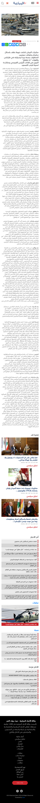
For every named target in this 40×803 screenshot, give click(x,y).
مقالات (20, 762)
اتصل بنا (20, 776)
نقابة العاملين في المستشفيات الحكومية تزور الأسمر (22, 643)
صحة (36, 630)
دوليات (36, 602)
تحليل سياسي (32, 465)
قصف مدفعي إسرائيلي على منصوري (26, 541)
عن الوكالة (20, 772)
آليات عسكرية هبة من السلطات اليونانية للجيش (23, 560)
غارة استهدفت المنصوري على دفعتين (26, 592)
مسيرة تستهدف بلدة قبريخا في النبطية (25, 545)
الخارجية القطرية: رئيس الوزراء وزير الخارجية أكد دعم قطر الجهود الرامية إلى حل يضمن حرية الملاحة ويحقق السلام (21, 587)
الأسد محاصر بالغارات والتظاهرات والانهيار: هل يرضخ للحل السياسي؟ (20, 684)
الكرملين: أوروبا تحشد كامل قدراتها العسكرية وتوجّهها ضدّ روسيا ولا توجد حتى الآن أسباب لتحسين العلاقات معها (21, 597)
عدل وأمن (20, 746)
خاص (20, 741)
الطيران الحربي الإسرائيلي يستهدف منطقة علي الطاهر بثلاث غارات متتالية (21, 571)
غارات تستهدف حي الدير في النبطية (26, 582)
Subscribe (20, 783)
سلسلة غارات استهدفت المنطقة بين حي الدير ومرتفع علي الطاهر (21, 565)
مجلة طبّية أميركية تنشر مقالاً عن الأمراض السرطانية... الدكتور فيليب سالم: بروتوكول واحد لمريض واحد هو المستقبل (21, 637)
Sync (23, 797)
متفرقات (20, 760)
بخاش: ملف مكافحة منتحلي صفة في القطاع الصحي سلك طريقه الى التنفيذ (22, 648)
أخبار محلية (20, 736)
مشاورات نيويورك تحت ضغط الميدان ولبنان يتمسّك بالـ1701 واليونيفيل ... (21, 489)
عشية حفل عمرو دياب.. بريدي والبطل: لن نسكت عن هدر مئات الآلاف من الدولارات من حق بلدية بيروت (21, 697)
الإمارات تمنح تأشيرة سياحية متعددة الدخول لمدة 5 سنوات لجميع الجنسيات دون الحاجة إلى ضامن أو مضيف (20, 577)
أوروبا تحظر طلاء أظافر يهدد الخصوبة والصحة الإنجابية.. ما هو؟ (21, 660)
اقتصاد (20, 743)
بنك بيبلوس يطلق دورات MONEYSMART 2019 (23, 675)
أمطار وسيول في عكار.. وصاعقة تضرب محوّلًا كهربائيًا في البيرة (20, 555)
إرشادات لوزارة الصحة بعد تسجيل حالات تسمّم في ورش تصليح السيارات (21, 654)
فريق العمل (20, 769)
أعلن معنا (20, 774)
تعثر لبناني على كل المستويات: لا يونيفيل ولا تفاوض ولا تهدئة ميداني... (20, 458)
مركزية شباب (20, 755)
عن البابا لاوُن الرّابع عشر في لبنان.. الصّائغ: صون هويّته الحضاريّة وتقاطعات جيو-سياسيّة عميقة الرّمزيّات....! (21, 690)
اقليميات (20, 748)
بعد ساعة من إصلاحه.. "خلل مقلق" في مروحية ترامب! (21, 549)
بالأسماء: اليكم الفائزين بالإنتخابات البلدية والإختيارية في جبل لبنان (21, 703)
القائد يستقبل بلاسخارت (30, 679)
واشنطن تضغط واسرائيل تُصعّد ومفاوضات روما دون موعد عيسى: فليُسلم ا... (21, 520)
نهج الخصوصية (20, 767)
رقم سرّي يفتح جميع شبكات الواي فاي (26, 671)
